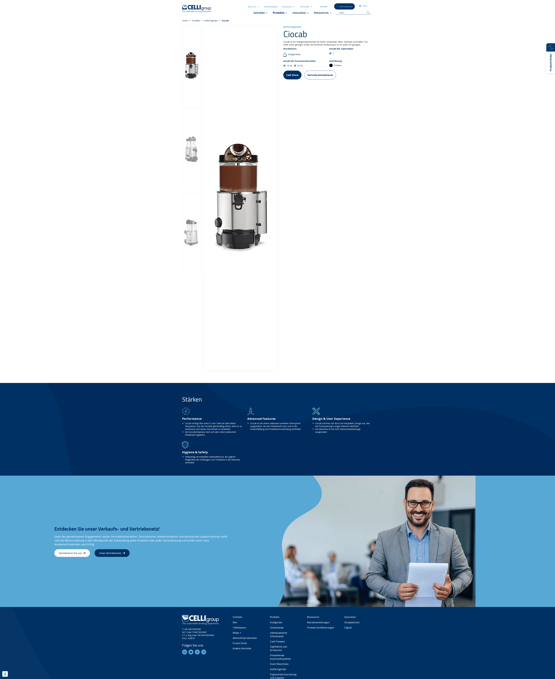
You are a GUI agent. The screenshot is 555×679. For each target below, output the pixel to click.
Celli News (304, 6)
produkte (196, 20)
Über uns (252, 6)
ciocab (225, 20)
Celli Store (292, 75)
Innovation (299, 12)
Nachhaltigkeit (271, 6)
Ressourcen (321, 12)
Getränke (259, 12)
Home (185, 20)
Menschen (287, 6)
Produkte (279, 12)
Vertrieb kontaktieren (320, 75)
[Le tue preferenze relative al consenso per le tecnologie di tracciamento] (5, 674)
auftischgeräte (211, 20)
